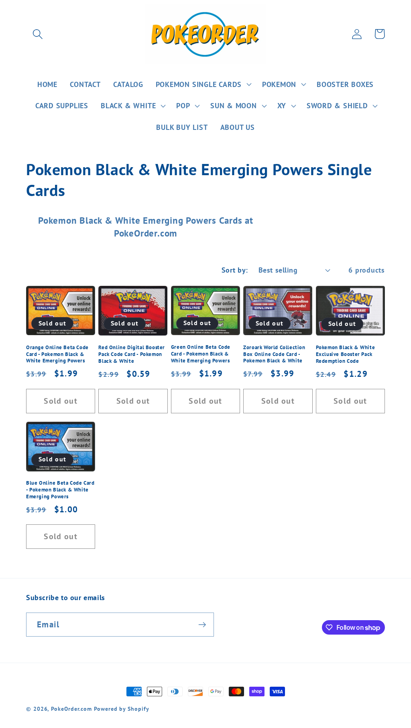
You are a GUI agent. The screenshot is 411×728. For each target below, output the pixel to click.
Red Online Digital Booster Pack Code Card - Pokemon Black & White (131, 354)
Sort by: (235, 270)
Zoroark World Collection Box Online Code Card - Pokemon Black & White (274, 354)
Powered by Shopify (121, 708)
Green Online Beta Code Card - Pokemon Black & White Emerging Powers (200, 354)
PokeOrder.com (71, 708)
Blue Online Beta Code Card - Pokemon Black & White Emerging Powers (60, 490)
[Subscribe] (202, 625)
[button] (37, 33)
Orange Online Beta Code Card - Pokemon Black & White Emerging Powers (57, 354)
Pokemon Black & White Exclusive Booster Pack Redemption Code (345, 354)
